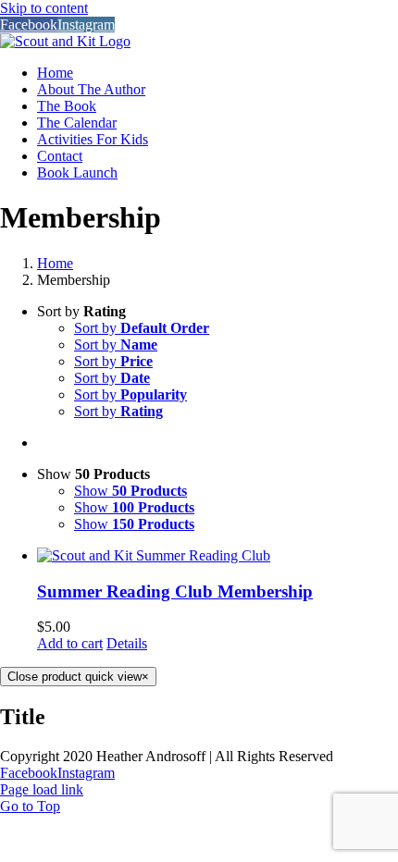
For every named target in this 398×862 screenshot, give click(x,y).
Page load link (41, 789)
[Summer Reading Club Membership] (217, 556)
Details (126, 643)
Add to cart (70, 643)
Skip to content (44, 8)
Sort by (141, 328)
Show (130, 491)
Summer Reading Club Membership (175, 591)
